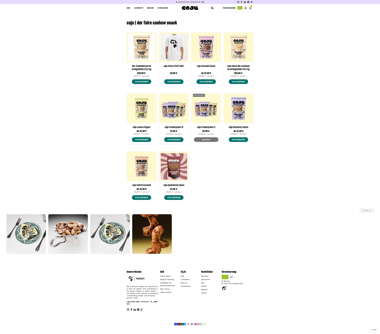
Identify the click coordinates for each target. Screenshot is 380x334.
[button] (250, 8)
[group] (26, 234)
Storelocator (185, 286)
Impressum (204, 276)
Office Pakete (165, 276)
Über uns (184, 283)
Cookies (204, 293)
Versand (204, 286)
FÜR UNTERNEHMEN (229, 8)
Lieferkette (185, 279)
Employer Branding (167, 279)
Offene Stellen (165, 292)
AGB (202, 283)
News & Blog (164, 289)
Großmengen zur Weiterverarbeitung (167, 284)
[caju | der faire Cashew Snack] (190, 8)
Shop (182, 276)
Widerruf (204, 289)
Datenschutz (205, 279)
